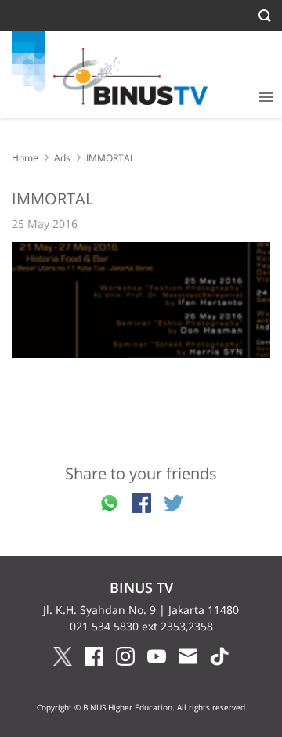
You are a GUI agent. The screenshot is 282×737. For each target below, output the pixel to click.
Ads (62, 157)
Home (25, 157)
